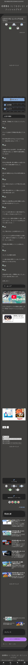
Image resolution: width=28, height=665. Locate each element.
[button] (18, 28)
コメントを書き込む (14, 639)
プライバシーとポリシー (7, 660)
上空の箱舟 (9, 104)
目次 (13, 99)
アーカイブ (9, 109)
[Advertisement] (14, 48)
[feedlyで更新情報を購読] (15, 502)
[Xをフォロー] (9, 502)
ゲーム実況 (6, 436)
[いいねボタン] (4, 427)
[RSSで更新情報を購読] (18, 502)
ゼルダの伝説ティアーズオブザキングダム (12, 438)
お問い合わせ (21, 660)
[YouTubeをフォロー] (12, 502)
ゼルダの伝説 (6, 441)
